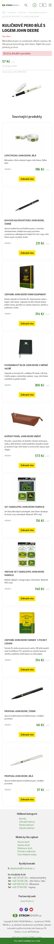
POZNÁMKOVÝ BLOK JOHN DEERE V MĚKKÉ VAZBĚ (26, 367)
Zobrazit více (27, 179)
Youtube (31, 909)
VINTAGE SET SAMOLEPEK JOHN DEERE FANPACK (24, 573)
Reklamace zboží (24, 848)
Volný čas (22, 12)
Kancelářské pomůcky (37, 12)
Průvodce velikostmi (26, 851)
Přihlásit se (34, 5)
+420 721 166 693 (19, 887)
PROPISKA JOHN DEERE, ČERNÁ (20, 711)
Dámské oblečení (26, 828)
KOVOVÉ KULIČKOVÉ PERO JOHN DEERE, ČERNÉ (24, 222)
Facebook (26, 909)
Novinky (22, 818)
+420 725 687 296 (20, 881)
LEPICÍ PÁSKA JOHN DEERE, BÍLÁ (20, 155)
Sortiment (11, 12)
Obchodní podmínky (20, 937)
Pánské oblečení (26, 825)
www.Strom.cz (27, 901)
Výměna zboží (23, 845)
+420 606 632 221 (20, 884)
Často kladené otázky (27, 854)
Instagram (21, 909)
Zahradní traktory (27, 822)
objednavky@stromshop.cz (22, 868)
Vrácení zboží (23, 842)
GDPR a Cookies (35, 937)
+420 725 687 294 (20, 878)
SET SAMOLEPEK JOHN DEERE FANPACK (24, 507)
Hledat (24, 5)
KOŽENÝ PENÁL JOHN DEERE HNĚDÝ (22, 436)
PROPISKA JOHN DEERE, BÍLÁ (18, 776)
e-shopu (24, 932)
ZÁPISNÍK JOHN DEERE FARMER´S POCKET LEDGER (25, 642)
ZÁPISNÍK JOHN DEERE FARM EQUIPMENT (25, 294)
